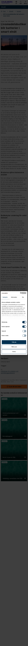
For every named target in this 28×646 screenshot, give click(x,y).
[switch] (24, 326)
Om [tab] (23, 297)
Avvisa (14, 351)
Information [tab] (14, 297)
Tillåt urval (14, 346)
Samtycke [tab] (5, 297)
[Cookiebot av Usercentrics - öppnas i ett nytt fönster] (20, 293)
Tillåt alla (14, 342)
